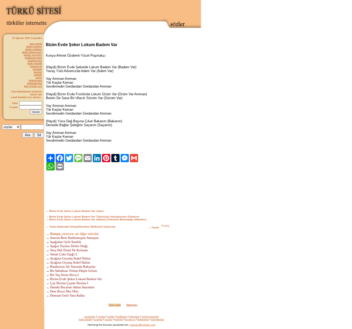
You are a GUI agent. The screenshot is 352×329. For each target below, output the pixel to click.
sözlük (38, 74)
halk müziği (35, 63)
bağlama (122, 316)
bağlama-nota (33, 57)
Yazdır (155, 227)
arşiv (39, 77)
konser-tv (36, 66)
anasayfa (89, 316)
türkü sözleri (34, 46)
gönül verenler (33, 55)
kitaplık (37, 69)
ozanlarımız (35, 60)
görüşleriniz (34, 83)
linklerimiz (35, 80)
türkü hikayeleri (32, 52)
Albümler (132, 305)
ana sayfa (36, 43)
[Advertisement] (132, 9)
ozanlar (98, 319)
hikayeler (134, 316)
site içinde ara (33, 86)
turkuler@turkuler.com (142, 324)
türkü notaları (33, 49)
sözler (111, 316)
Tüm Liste (114, 305)
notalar (101, 316)
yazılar (37, 72)
